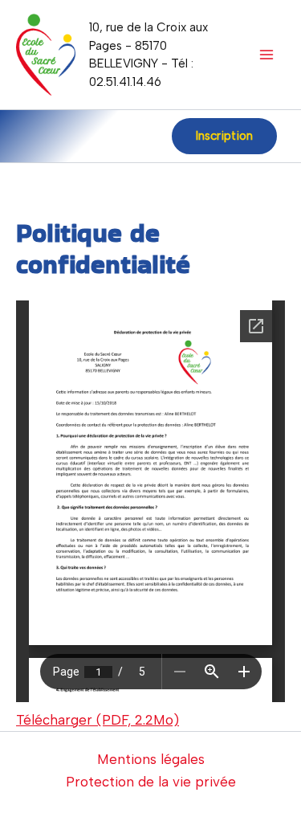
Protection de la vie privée (151, 782)
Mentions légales (151, 759)
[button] (224, 136)
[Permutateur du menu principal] (267, 54)
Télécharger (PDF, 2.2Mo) (97, 720)
